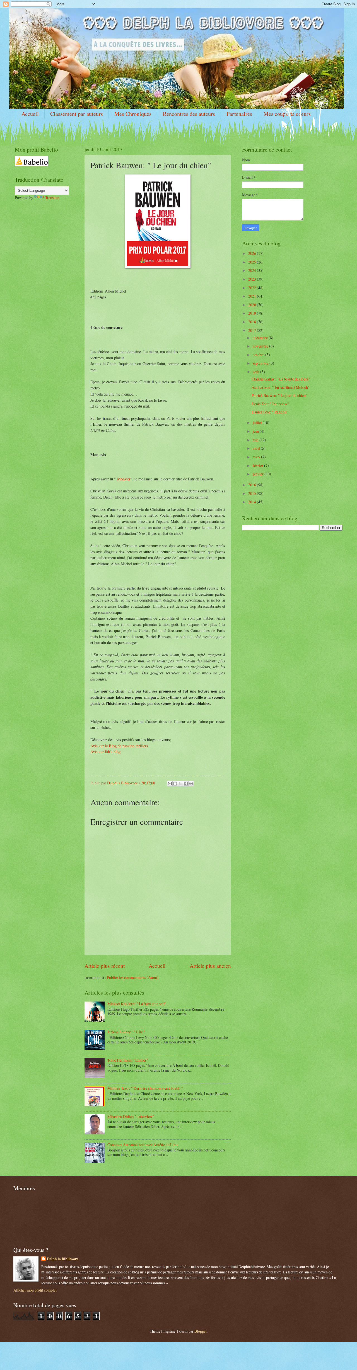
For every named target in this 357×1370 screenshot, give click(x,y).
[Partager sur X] (180, 783)
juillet (258, 422)
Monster (124, 479)
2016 (252, 484)
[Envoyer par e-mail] (170, 783)
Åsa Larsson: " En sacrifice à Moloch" (281, 387)
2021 (252, 296)
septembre (261, 363)
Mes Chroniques (132, 114)
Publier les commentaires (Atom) (132, 977)
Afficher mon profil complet (35, 1290)
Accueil (30, 114)
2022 (252, 287)
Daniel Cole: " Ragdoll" (270, 412)
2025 (252, 262)
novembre (261, 346)
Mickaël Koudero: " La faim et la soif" (137, 1003)
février (258, 465)
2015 (252, 493)
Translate (52, 197)
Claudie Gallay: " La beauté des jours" (281, 379)
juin (256, 431)
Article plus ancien (210, 965)
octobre (259, 354)
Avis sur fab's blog (105, 751)
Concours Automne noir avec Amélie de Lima (142, 1144)
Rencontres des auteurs (189, 114)
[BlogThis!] (175, 783)
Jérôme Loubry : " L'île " (126, 1031)
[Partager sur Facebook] (186, 783)
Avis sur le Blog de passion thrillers (119, 745)
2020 (252, 304)
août (256, 371)
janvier (258, 473)
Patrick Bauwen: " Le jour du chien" (279, 395)
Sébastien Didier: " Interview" (130, 1116)
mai (256, 439)
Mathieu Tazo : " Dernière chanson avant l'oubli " (145, 1088)
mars (257, 456)
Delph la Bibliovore (62, 1259)
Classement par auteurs (76, 114)
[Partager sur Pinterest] (191, 783)
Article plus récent (105, 965)
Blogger (200, 1331)
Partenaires (239, 114)
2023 (252, 279)
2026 (252, 253)
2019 (252, 313)
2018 (252, 321)
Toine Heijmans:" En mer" (127, 1060)
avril (257, 448)
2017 (252, 330)
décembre (261, 337)
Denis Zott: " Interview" (270, 403)
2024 (252, 270)
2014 (252, 501)
